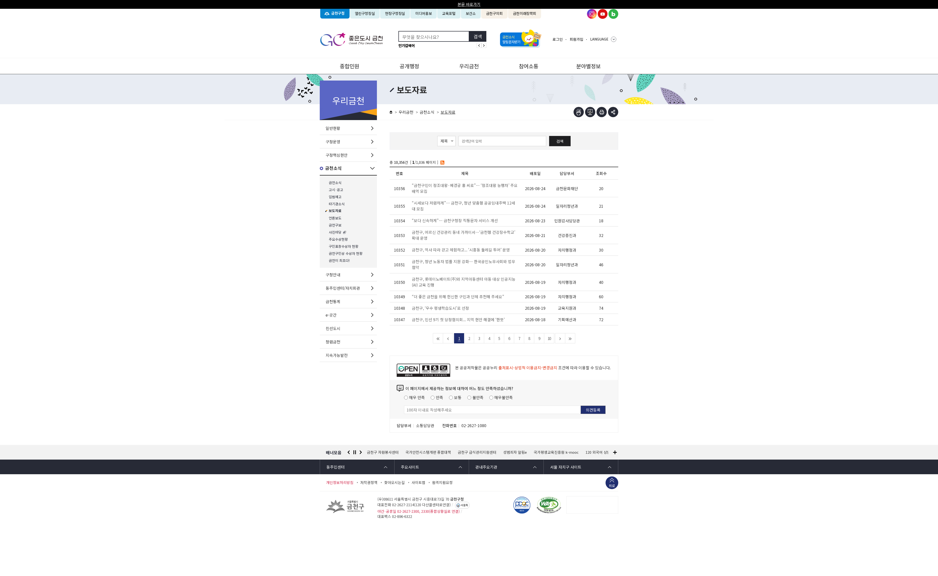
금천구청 (338, 13)
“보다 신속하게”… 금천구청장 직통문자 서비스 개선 (455, 220)
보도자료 (335, 211)
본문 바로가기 (469, 4)
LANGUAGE (599, 39)
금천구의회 (494, 13)
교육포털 (449, 13)
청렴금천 (333, 342)
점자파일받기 (590, 112)
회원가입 (576, 39)
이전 (349, 452)
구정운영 (333, 141)
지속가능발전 (337, 355)
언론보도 (335, 218)
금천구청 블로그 (613, 14)
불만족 (477, 397)
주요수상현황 (338, 239)
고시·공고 (336, 190)
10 (549, 338)
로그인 (558, 39)
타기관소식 (337, 204)
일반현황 (333, 128)
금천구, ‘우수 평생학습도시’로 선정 (440, 308)
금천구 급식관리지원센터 (438, 452)
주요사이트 (410, 467)
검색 (560, 141)
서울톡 (464, 505)
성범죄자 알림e (476, 452)
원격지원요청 (442, 482)
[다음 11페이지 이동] (560, 338)
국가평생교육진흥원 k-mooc (517, 452)
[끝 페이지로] (570, 338)
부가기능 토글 (613, 112)
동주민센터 (335, 467)
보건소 (471, 13)
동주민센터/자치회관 (343, 288)
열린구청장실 (365, 13)
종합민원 (349, 66)
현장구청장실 (395, 13)
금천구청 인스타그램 (592, 14)
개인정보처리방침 (339, 482)
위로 (612, 485)
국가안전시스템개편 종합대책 (389, 452)
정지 (354, 452)
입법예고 (335, 197)
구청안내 (333, 275)
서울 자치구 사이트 (565, 467)
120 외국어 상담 (559, 452)
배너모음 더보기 (615, 452)
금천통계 (333, 301)
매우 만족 (417, 397)
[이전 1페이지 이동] (448, 338)
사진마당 (335, 232)
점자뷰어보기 (579, 112)
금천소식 (333, 168)
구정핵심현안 (337, 155)
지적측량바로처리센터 (596, 452)
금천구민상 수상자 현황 (345, 253)
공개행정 (409, 66)
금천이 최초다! (339, 260)
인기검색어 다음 (483, 45)
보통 (457, 397)
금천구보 (335, 225)
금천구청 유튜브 (603, 14)
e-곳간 (331, 315)
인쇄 (602, 112)
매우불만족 (503, 397)
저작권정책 (368, 482)
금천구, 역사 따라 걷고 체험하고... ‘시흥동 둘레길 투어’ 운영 (461, 250)
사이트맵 (418, 482)
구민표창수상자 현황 (343, 246)
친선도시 (333, 328)
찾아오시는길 (394, 482)
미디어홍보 (423, 13)
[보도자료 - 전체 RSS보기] (442, 162)
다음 (361, 452)
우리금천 (469, 66)
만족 (439, 397)
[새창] (549, 505)
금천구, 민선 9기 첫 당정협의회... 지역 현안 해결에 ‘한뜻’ (458, 319)
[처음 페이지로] (438, 338)
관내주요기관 (486, 467)
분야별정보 (588, 66)
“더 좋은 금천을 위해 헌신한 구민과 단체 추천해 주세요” (458, 296)
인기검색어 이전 (479, 45)
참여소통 (528, 66)
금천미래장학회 (524, 13)
